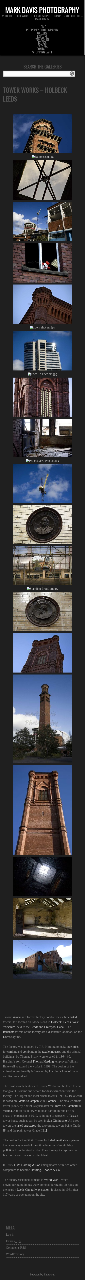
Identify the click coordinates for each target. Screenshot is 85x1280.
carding (12, 1051)
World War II (52, 1179)
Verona (7, 1110)
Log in (10, 1234)
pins (75, 1046)
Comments (16, 1247)
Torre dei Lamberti (66, 1105)
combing (28, 1051)
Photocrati (49, 1274)
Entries (13, 1241)
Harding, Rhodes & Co (45, 1170)
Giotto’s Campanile (30, 1101)
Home (42, 26)
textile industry (51, 1051)
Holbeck (56, 1022)
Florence (51, 1101)
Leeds (67, 1022)
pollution (8, 1150)
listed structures (26, 1125)
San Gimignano (57, 1120)
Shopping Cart (42, 52)
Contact (42, 48)
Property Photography (42, 30)
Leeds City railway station (33, 1189)
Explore (42, 36)
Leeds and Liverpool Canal (47, 1027)
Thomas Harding (43, 1061)
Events (42, 45)
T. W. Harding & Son (26, 1165)
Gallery (42, 33)
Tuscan (73, 1115)
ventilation (62, 1140)
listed (73, 1017)
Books (42, 42)
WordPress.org (15, 1254)
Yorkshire (42, 39)
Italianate (8, 1032)
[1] (45, 1130)
